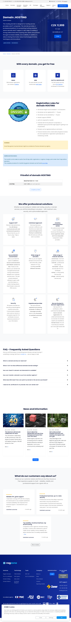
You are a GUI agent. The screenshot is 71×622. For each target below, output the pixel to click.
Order (57, 36)
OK (61, 617)
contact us (23, 354)
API (30, 5)
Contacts (59, 1)
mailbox (17, 84)
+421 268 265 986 (18, 1)
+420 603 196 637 (8, 1)
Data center (16, 579)
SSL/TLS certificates (7, 576)
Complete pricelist (35, 189)
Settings (51, 617)
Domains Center (25, 6)
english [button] (65, 1)
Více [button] (24, 534)
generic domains (7, 42)
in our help (44, 163)
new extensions (15, 42)
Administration (62, 5)
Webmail (53, 1)
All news (35, 459)
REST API (27, 574)
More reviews (35, 545)
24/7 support (63, 582)
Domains (12, 5)
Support (48, 5)
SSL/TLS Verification (29, 576)
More (6, 446)
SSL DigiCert (59, 84)
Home (7, 5)
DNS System (17, 576)
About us (54, 6)
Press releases (39, 579)
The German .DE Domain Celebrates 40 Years (13, 432)
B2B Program (42, 6)
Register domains (7, 574)
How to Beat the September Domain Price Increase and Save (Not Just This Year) (35, 434)
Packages (35, 5)
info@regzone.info (28, 1)
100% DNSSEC (17, 574)
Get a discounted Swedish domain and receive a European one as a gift (56, 434)
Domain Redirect (7, 581)
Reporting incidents (40, 584)
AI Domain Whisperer (16, 582)
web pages (39, 84)
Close (40, 617)
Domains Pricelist (19, 6)
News (37, 576)
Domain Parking (6, 579)
